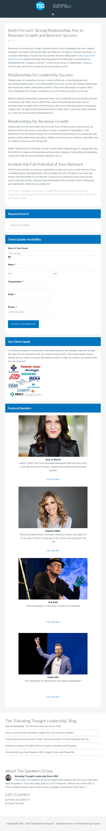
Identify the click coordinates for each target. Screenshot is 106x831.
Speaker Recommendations (74, 191)
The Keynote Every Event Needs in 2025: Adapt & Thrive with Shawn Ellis (40, 752)
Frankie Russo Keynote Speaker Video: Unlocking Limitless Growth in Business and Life (47, 739)
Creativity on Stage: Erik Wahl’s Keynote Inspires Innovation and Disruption (40, 745)
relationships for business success (66, 194)
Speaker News (53, 191)
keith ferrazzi (27, 194)
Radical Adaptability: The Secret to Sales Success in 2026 (33, 726)
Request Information (23, 324)
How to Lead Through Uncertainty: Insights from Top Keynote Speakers (39, 732)
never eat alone (41, 194)
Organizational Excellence (32, 191)
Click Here (19, 803)
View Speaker (53, 479)
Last (55, 273)
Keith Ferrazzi (14, 59)
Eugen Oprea (93, 823)
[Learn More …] (80, 787)
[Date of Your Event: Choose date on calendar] (9, 257)
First (10, 273)
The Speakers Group (53, 5)
